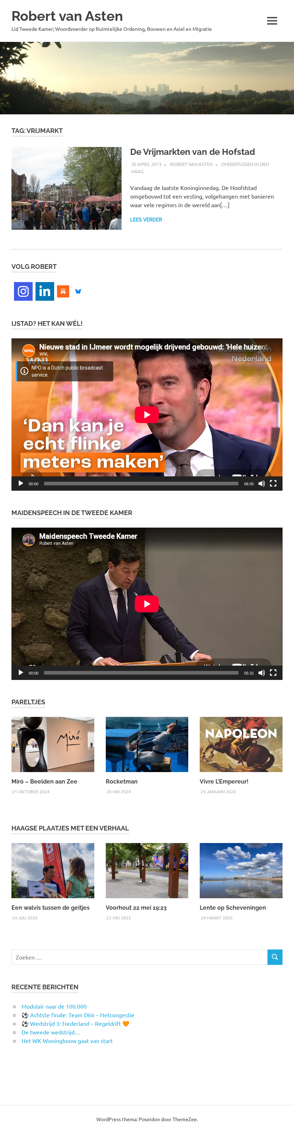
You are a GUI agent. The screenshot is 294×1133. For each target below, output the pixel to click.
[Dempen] (261, 483)
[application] (147, 414)
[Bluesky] (78, 290)
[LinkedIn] (44, 291)
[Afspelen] (20, 483)
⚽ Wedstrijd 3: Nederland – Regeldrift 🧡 (75, 1023)
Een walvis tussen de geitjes (50, 907)
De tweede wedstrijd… (51, 1032)
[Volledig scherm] (273, 483)
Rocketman (122, 781)
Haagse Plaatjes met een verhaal (70, 828)
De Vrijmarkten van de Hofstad (192, 152)
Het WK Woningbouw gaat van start (67, 1040)
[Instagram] (23, 291)
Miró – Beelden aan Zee (44, 781)
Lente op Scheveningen (233, 907)
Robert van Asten (67, 16)
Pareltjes (28, 702)
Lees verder (146, 220)
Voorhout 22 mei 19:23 (136, 907)
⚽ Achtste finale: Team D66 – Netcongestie (78, 1014)
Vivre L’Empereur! (224, 781)
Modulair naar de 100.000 (54, 1006)
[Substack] (63, 290)
